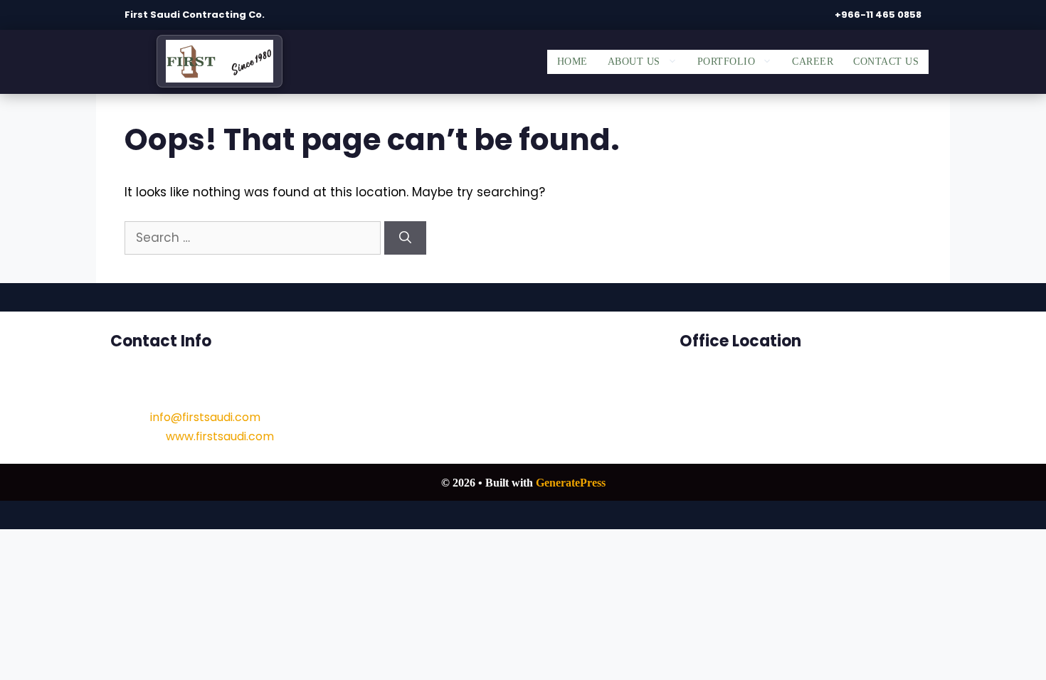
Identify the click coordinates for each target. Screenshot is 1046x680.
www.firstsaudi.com (220, 436)
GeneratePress (571, 483)
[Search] (405, 238)
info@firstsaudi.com (205, 417)
